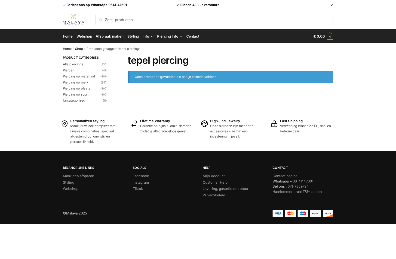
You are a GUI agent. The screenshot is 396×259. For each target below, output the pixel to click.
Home (67, 49)
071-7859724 (298, 186)
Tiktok (138, 188)
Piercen (68, 70)
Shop (79, 49)
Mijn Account (214, 176)
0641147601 (117, 5)
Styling (68, 182)
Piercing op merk (76, 82)
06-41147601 (303, 181)
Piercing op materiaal (79, 76)
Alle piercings (73, 64)
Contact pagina (285, 176)
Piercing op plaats (76, 88)
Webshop (70, 188)
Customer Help (215, 182)
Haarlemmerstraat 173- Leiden (297, 191)
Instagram (141, 182)
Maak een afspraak (78, 176)
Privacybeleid (214, 195)
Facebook (141, 176)
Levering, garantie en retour (226, 188)
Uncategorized (74, 100)
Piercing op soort (76, 94)
